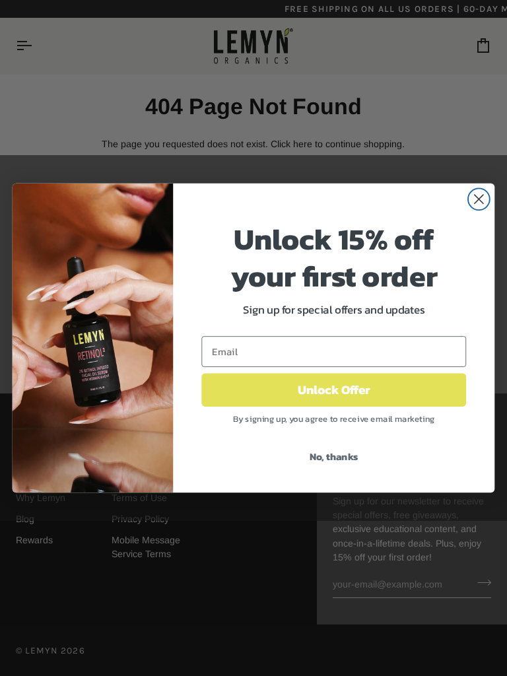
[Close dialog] (479, 199)
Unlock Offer (334, 390)
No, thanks (334, 456)
